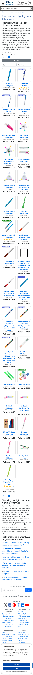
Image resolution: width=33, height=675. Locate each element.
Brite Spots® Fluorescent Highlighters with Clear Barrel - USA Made (9, 326)
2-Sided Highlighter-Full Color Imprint (24, 408)
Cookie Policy (22, 618)
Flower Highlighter (24, 384)
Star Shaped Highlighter (24, 136)
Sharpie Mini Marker (24, 85)
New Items (21, 643)
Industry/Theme (7, 638)
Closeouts (21, 632)
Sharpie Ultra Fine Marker (24, 111)
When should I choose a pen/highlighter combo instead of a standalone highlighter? (15, 551)
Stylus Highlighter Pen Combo (24, 160)
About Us (21, 612)
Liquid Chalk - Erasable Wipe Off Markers (24, 237)
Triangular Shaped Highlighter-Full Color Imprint (24, 187)
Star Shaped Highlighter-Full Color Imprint (9, 161)
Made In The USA (23, 634)
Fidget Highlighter (9, 384)
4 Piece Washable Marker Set (9, 433)
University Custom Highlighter (9, 212)
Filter (17, 60)
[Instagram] (18, 606)
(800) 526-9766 (21, 596)
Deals (20, 640)
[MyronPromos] (9, 3)
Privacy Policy (22, 614)
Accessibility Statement (8, 625)
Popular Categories (9, 8)
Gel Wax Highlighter (9, 457)
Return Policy (6, 622)
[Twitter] (5, 606)
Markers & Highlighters (17, 12)
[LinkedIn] (23, 606)
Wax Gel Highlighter (24, 212)
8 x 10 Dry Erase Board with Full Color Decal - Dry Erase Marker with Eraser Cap (24, 265)
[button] (3, 3)
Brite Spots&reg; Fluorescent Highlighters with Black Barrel (24, 325)
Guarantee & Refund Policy (24, 621)
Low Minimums (23, 636)
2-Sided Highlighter (9, 407)
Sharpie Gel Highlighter (9, 85)
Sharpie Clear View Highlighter (9, 136)
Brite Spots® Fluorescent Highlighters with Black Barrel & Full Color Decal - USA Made (9, 357)
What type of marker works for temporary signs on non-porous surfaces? (14, 565)
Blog (3, 632)
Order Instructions (8, 620)
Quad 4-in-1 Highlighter (24, 353)
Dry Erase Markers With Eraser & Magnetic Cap (9, 293)
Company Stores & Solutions (8, 635)
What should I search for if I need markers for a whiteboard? (15, 578)
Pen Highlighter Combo (24, 457)
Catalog (4, 643)
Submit (28, 590)
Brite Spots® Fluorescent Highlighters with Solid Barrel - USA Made (24, 295)
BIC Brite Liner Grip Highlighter (9, 236)
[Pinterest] (14, 606)
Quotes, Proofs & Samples (8, 617)
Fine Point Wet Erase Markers (9, 262)
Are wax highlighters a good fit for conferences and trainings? (15, 558)
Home (3, 12)
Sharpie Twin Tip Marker (9, 111)
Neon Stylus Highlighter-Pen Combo (9, 482)
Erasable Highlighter (24, 433)
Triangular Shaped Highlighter (9, 186)
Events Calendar (7, 640)
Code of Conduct (23, 624)
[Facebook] (10, 606)
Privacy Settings (24, 616)
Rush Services (22, 638)
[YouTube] (27, 606)
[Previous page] (3, 57)
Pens (8, 12)
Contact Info (6, 614)
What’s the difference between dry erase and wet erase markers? (15, 544)
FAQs (19, 626)
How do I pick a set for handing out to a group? (16, 572)
